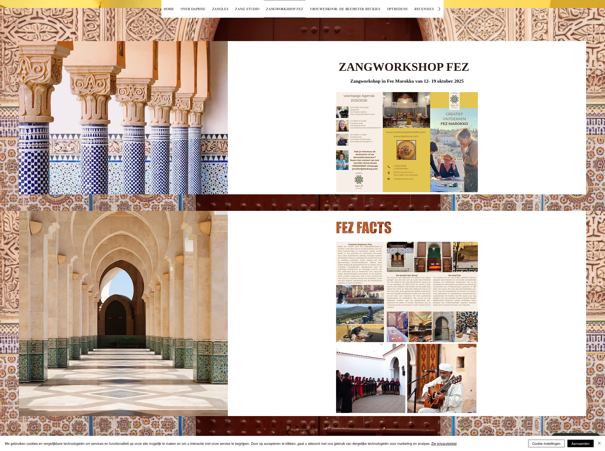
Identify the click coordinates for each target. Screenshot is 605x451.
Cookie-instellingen (546, 443)
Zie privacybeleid (444, 443)
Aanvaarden (580, 443)
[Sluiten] (599, 443)
